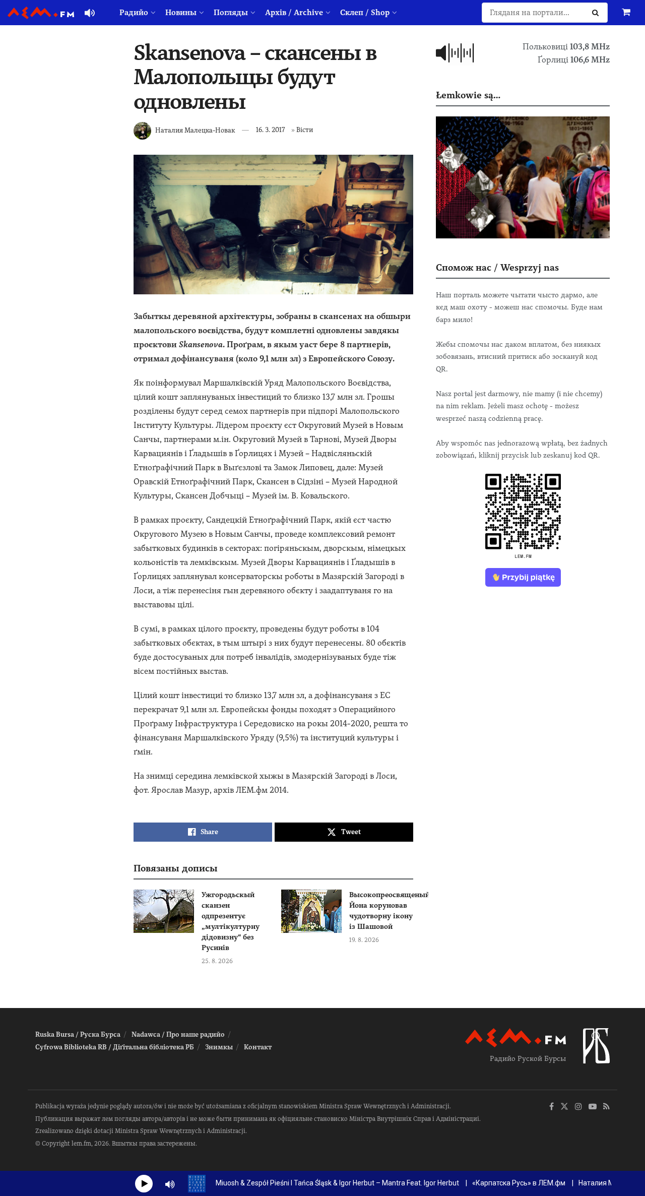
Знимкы (219, 1047)
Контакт (258, 1047)
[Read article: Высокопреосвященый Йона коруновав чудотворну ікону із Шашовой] (311, 911)
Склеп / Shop (365, 12)
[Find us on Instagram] (578, 1107)
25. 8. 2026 (217, 961)
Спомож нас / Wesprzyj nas (497, 267)
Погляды (231, 12)
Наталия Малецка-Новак (195, 130)
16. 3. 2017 (270, 130)
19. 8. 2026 (364, 939)
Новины (181, 12)
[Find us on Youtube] (593, 1107)
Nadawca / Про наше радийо (178, 1034)
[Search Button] (597, 13)
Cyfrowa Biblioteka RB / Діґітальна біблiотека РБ (114, 1047)
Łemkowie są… (468, 95)
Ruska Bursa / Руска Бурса (77, 1034)
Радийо (133, 12)
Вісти (304, 130)
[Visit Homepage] (41, 13)
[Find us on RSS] (606, 1107)
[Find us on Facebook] (551, 1107)
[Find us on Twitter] (564, 1107)
